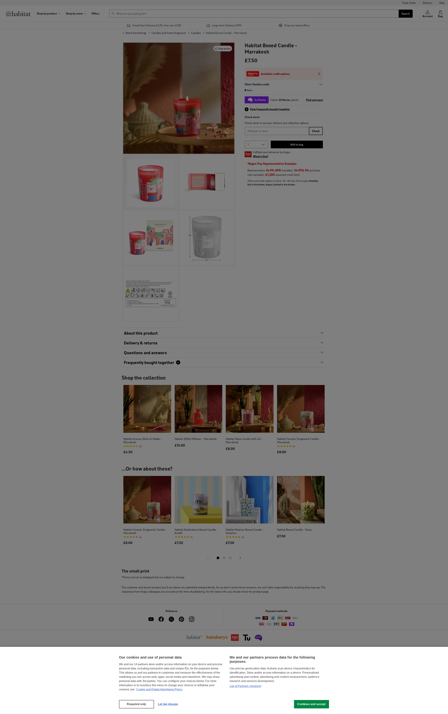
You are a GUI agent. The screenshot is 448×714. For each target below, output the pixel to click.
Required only (136, 704)
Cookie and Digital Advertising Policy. (159, 689)
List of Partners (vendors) (245, 686)
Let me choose (168, 704)
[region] (224, 680)
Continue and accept (311, 704)
